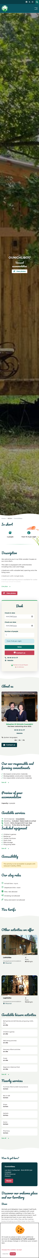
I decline (5, 1254)
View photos (21, 271)
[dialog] (19, 1240)
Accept (12, 1254)
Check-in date (10, 613)
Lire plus (5, 586)
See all (4, 782)
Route (8, 1181)
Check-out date (10, 622)
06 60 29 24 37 (12, 658)
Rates (20, 647)
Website (10, 660)
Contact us (20, 653)
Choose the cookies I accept (12, 1250)
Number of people (11, 631)
